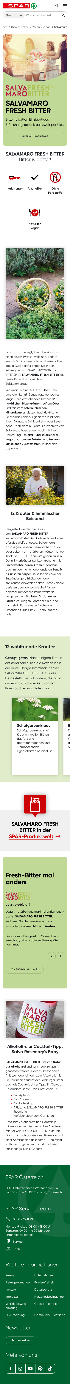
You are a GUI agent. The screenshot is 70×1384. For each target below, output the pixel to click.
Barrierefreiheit (44, 1282)
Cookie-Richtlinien (46, 1303)
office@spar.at (23, 1235)
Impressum (13, 1296)
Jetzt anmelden (20, 1340)
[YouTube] (30, 1369)
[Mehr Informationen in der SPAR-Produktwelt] (35, 57)
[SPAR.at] (20, 6)
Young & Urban (41, 26)
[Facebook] (10, 1369)
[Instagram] (20, 1369)
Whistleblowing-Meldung (17, 1306)
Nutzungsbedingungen (49, 1296)
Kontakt (11, 1289)
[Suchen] (63, 15)
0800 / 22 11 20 (22, 1219)
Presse (10, 1275)
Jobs (16, 1249)
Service (17, 1241)
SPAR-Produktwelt (31, 836)
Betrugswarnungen (18, 1282)
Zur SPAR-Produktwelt (35, 136)
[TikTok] (50, 1369)
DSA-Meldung (15, 1315)
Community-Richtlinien (49, 1315)
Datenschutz (43, 1289)
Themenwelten (20, 26)
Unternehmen (43, 1275)
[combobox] (14, 15)
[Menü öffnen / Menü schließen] (65, 6)
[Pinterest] (40, 1369)
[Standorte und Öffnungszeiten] (57, 6)
